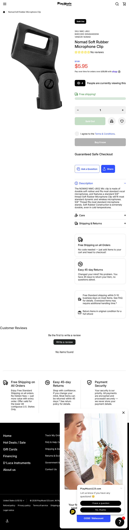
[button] (124, 4)
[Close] (123, 413)
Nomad (87, 37)
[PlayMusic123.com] (64, 4)
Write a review (64, 342)
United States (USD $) (12, 501)
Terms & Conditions (105, 133)
